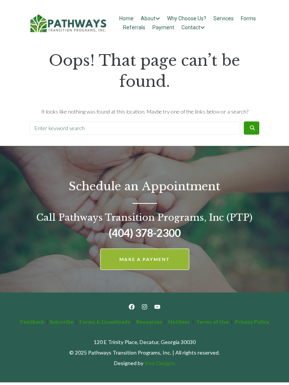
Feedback (32, 321)
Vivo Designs (159, 363)
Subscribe (61, 321)
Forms (248, 18)
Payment (163, 27)
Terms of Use (213, 321)
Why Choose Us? (186, 18)
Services (223, 18)
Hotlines (179, 321)
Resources (149, 321)
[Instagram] (144, 307)
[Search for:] (135, 128)
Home (126, 18)
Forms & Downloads (104, 321)
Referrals (134, 27)
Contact (190, 27)
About (148, 18)
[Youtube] (157, 307)
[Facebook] (132, 307)
